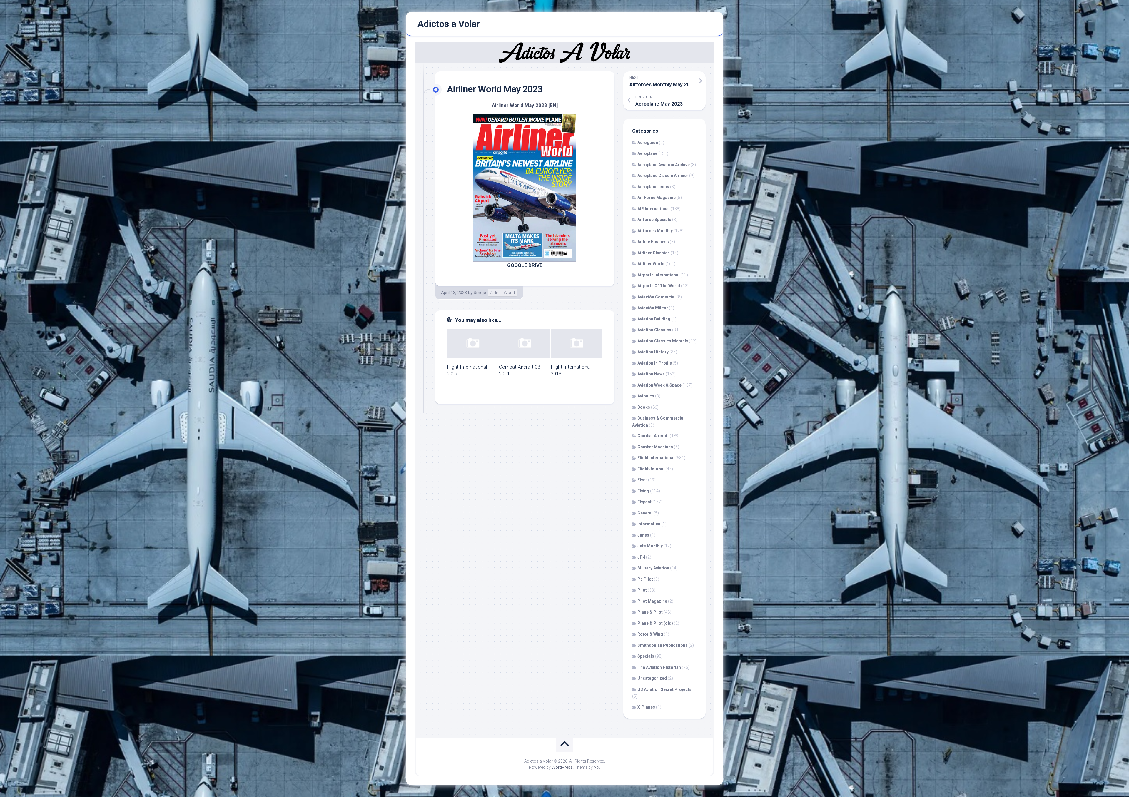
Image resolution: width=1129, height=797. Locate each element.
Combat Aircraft (653, 435)
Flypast (644, 501)
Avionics (645, 396)
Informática (648, 524)
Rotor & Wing (650, 634)
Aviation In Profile (654, 363)
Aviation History (653, 352)
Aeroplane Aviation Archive (663, 164)
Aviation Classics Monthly (662, 341)
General (645, 513)
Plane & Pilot (650, 612)
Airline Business (653, 241)
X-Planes (646, 707)
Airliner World (502, 292)
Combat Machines (655, 447)
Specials (645, 656)
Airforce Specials (654, 219)
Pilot (642, 590)
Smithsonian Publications (662, 645)
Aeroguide (647, 142)
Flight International (655, 457)
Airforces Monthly (655, 230)
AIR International (653, 208)
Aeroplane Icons (653, 186)
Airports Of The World (658, 285)
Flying (643, 491)
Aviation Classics (654, 330)
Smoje (480, 292)
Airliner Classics (653, 252)
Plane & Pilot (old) (655, 623)
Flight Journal (650, 469)
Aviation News (651, 374)
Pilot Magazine (652, 601)
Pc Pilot (645, 579)
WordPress (562, 767)
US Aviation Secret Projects (664, 689)
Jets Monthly (650, 546)
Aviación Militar (652, 307)
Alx (596, 767)
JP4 (641, 557)
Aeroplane (647, 153)
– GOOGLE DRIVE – (525, 265)
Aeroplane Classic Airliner (662, 175)
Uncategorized (652, 678)
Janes (643, 535)
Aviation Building (653, 319)
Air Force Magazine (656, 197)
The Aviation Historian (659, 667)
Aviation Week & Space (659, 385)
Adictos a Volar (448, 23)
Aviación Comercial (656, 297)
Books (643, 407)
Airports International (658, 275)
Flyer (642, 479)
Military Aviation (653, 568)
